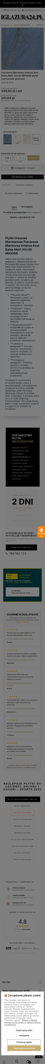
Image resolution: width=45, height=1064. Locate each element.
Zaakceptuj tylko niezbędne (24, 1033)
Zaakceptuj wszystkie (24, 1048)
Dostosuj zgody (24, 1042)
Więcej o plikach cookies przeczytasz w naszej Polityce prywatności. (22, 1022)
